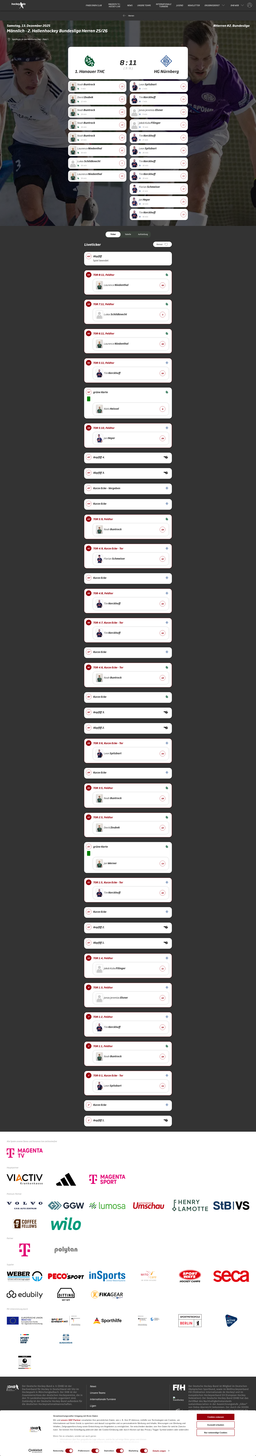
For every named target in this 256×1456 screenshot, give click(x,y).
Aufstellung (143, 234)
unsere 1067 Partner (71, 1420)
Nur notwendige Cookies (215, 1432)
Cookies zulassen (215, 1417)
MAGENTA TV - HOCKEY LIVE (114, 5)
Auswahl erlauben (215, 1425)
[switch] (95, 1451)
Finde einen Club (94, 5)
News (129, 5)
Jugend (179, 5)
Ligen (93, 1405)
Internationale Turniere (163, 5)
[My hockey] (249, 5)
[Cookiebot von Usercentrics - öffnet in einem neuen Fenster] (35, 1451)
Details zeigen (159, 1451)
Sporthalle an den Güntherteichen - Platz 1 (30, 39)
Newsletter (194, 5)
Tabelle (128, 234)
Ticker (113, 234)
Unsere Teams (144, 5)
